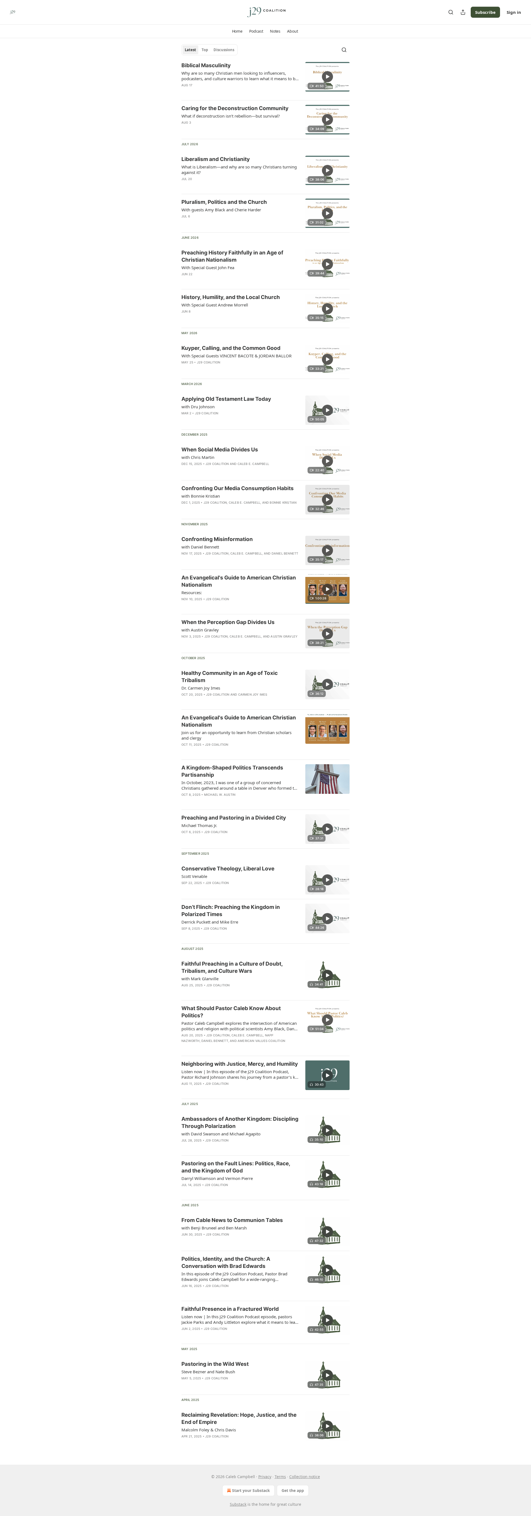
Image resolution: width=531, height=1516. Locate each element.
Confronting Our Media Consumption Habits (237, 488)
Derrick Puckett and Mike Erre (209, 922)
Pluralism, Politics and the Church (224, 202)
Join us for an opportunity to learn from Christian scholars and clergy (236, 735)
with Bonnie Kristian (200, 496)
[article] (265, 79)
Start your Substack (251, 1490)
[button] (237, 31)
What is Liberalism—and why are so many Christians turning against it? (239, 169)
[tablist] (209, 49)
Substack (238, 1504)
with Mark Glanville (199, 978)
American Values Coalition (261, 1041)
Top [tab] (205, 49)
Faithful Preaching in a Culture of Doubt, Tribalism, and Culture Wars (232, 967)
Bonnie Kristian (283, 503)
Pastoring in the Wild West (215, 1364)
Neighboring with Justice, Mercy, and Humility (239, 1064)
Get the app (293, 1490)
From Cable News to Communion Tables (232, 1220)
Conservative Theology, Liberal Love (227, 868)
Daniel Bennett (285, 553)
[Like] (185, 992)
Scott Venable (194, 876)
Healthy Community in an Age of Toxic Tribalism (229, 676)
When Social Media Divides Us (219, 449)
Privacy (264, 1476)
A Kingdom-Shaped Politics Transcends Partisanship (232, 771)
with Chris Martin (197, 457)
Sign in (514, 12)
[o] (327, 76)
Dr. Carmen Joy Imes (200, 688)
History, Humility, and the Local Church (230, 297)
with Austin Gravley (200, 630)
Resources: (191, 592)
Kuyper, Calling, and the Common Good (230, 348)
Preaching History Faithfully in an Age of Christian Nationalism (232, 256)
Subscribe (485, 12)
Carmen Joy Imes (252, 694)
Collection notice (304, 1476)
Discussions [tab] (224, 49)
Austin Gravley (284, 636)
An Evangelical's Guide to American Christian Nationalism (238, 581)
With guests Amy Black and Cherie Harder (221, 209)
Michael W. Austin (219, 795)
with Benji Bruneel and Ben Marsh (214, 1228)
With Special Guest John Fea (207, 267)
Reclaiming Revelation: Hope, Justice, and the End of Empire (238, 1418)
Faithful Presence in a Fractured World (230, 1309)
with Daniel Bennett (200, 547)
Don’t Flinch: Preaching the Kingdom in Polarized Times (230, 910)
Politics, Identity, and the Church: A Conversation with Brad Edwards (225, 1262)
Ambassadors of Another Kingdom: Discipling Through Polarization (239, 1122)
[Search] (450, 12)
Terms (280, 1476)
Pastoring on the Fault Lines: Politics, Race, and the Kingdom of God (235, 1167)
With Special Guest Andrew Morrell (214, 305)
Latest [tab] (190, 49)
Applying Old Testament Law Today (226, 399)
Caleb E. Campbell (253, 464)
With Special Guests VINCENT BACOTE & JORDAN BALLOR (236, 355)
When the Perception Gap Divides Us (228, 622)
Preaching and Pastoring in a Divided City (233, 818)
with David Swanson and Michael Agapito (221, 1134)
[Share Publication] (462, 12)
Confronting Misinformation (217, 539)
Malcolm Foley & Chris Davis (208, 1429)
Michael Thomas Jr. (199, 825)
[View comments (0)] (222, 92)
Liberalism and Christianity (215, 159)
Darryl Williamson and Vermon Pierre (217, 1178)
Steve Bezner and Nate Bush (208, 1371)
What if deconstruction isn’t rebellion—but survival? (230, 116)
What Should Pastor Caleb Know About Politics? (231, 1012)
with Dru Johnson (198, 406)
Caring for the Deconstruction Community (234, 108)
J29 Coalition (208, 362)
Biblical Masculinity (206, 65)
